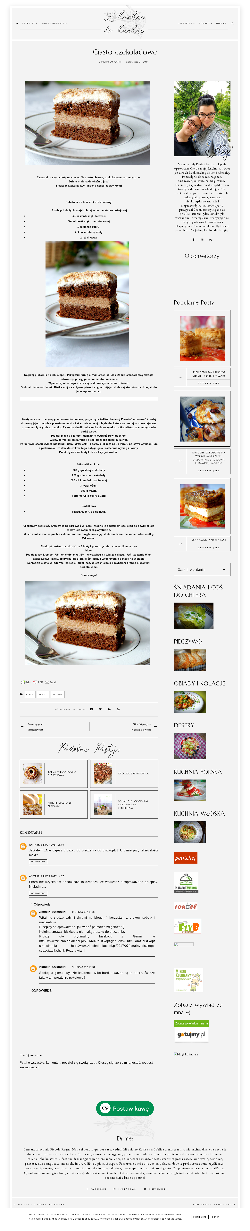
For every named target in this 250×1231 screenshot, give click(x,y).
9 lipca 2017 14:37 (52, 876)
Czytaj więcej (209, 383)
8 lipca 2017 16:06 (52, 844)
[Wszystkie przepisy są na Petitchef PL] (185, 862)
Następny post (35, 729)
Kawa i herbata (53, 23)
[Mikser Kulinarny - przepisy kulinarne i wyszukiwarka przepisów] (188, 991)
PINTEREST (157, 1189)
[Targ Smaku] (184, 945)
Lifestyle (186, 23)
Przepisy (29, 23)
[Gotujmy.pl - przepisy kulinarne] (191, 1042)
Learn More (199, 1217)
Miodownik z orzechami (209, 540)
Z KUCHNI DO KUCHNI (52, 912)
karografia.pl (225, 1205)
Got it (216, 1217)
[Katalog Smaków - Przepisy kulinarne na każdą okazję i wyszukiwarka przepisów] (186, 892)
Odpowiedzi (42, 904)
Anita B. (34, 844)
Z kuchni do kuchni (124, 22)
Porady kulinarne (212, 23)
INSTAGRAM (128, 1189)
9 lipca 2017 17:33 (83, 912)
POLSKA (43, 694)
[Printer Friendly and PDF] (39, 684)
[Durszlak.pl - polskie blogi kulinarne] (186, 1054)
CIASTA (30, 694)
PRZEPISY (57, 694)
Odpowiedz (38, 862)
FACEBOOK (99, 1189)
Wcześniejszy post (141, 729)
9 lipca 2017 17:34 (83, 967)
